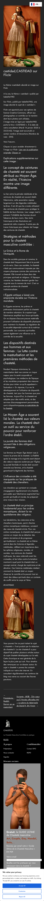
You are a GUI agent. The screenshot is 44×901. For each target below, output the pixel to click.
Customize (22, 891)
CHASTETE (8, 730)
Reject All (22, 897)
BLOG (5, 739)
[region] (22, 885)
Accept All (22, 886)
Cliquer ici (16, 152)
